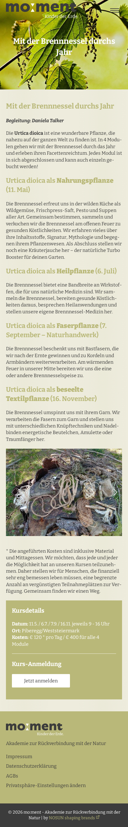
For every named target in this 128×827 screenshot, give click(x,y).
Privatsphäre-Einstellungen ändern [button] (46, 785)
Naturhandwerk (71, 335)
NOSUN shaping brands (72, 817)
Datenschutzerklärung (31, 766)
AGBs (12, 776)
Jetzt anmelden (41, 681)
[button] (115, 492)
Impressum (19, 756)
